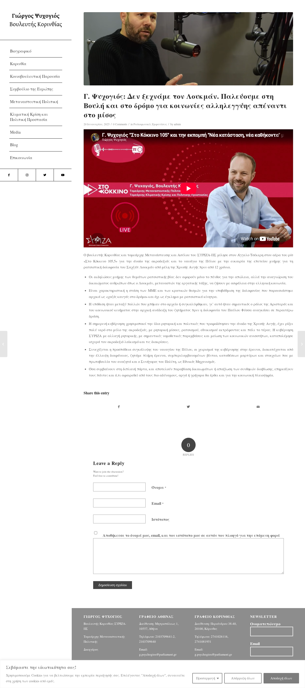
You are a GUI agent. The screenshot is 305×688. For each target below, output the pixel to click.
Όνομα (159, 487)
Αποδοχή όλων (281, 678)
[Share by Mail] (258, 406)
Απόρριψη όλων (243, 678)
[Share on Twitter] (188, 406)
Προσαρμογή (205, 678)
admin (177, 124)
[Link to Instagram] (27, 175)
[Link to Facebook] (9, 175)
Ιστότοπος (160, 519)
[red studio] (188, 48)
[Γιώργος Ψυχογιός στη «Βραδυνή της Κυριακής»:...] (3, 344)
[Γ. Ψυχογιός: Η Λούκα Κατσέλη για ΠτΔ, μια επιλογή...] (301, 344)
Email (158, 503)
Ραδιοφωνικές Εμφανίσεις (150, 124)
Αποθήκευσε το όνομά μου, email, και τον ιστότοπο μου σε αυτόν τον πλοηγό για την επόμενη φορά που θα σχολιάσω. (191, 538)
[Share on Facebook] (118, 406)
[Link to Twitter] (45, 175)
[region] (152, 674)
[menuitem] (35, 51)
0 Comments (120, 124)
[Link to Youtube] (62, 175)
